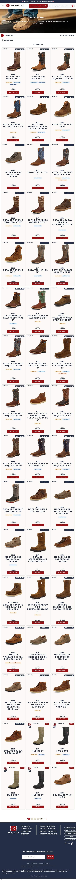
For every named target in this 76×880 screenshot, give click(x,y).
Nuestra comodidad (48, 834)
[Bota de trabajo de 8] (13, 255)
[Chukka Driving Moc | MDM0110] (63, 780)
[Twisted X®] (16, 5)
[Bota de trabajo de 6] (63, 109)
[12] (13, 61)
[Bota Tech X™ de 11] (38, 157)
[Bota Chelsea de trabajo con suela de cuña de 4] (38, 398)
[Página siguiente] (46, 819)
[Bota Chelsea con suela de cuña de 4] (63, 687)
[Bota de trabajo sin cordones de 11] (63, 348)
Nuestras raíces (47, 826)
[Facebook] (65, 843)
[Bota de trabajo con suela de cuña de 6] (13, 589)
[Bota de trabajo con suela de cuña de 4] (38, 687)
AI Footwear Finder (37, 6)
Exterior (25, 834)
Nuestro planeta (47, 829)
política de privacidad (23, 866)
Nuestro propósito (48, 831)
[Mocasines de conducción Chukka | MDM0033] (63, 639)
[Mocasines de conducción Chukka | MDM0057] (63, 542)
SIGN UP (50, 857)
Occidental (26, 831)
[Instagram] (69, 843)
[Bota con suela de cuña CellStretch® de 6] (63, 205)
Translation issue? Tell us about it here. (38, 876)
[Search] (73, 6)
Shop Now (12, 92)
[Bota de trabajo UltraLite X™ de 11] (13, 109)
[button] (7, 40)
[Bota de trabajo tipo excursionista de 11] (38, 589)
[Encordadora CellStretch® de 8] (13, 300)
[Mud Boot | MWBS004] (38, 735)
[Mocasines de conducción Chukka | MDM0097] (13, 157)
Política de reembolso (31, 866)
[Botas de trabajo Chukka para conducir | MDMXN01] (38, 109)
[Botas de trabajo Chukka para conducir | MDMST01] (63, 300)
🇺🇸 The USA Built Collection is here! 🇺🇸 (38, 1)
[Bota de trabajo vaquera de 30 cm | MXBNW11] (63, 61)
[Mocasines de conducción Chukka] (13, 687)
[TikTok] (72, 843)
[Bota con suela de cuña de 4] (38, 494)
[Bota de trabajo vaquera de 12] (63, 157)
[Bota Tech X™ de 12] (38, 255)
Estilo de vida (27, 829)
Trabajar (25, 826)
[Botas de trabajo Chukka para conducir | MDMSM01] (13, 639)
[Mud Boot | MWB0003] (13, 780)
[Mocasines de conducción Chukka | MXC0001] (13, 542)
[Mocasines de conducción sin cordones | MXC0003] (63, 494)
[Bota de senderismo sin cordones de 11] (38, 542)
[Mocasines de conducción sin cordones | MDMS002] (38, 639)
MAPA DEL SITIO (37, 866)
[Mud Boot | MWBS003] (63, 735)
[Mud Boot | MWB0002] (38, 780)
